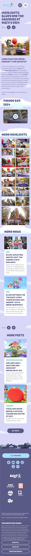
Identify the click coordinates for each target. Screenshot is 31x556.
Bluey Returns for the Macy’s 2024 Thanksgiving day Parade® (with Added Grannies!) (15, 300)
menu (25, 5)
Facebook (17, 462)
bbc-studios (10, 485)
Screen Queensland (21, 493)
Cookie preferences (15, 551)
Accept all (15, 547)
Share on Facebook (9, 27)
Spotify (8, 462)
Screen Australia (10, 500)
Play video (15, 116)
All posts (15, 431)
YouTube (13, 462)
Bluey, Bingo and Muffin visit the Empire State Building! (14, 259)
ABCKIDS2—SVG (10, 493)
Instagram (22, 462)
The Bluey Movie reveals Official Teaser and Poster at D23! (15, 413)
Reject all (15, 542)
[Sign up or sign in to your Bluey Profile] (20, 5)
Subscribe (17, 456)
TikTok (13, 466)
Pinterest (17, 466)
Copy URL (14, 27)
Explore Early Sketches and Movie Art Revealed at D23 (14, 367)
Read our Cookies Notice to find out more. (15, 539)
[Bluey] (15, 475)
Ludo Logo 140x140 (21, 485)
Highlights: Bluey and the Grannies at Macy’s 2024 (8, 5)
